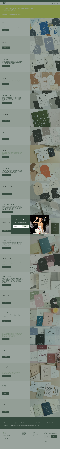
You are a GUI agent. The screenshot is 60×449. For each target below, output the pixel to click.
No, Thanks (20, 229)
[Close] (13, 217)
